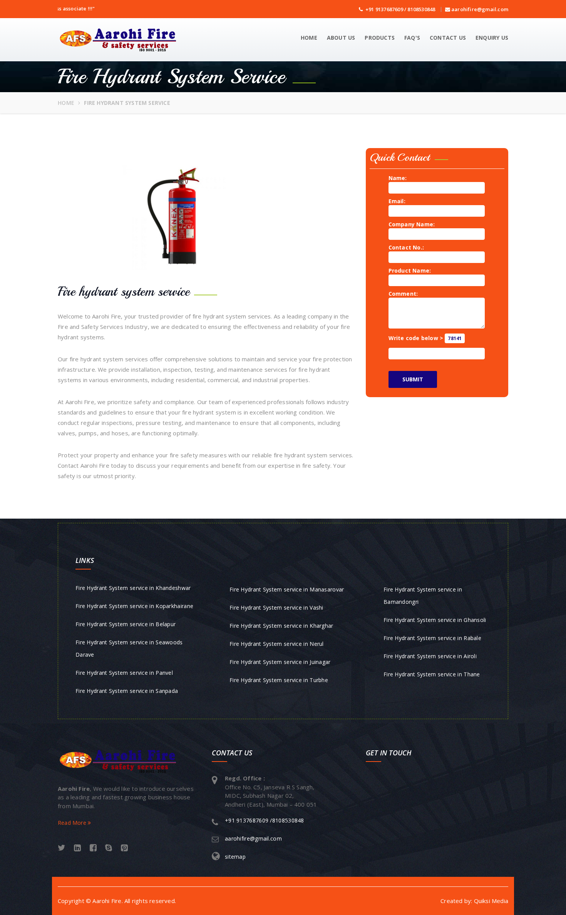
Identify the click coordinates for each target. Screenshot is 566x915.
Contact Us (448, 37)
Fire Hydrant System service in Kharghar (281, 625)
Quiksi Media (491, 901)
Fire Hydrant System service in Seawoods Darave (129, 648)
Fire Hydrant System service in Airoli (430, 656)
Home (309, 37)
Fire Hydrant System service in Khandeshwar (133, 587)
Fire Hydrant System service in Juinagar (280, 662)
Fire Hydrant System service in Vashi (276, 607)
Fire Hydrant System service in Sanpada (126, 690)
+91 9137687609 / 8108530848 (399, 9)
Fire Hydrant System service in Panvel (124, 672)
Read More (73, 822)
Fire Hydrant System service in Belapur (125, 624)
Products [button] (380, 37)
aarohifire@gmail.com (479, 9)
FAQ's (412, 37)
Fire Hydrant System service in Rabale (432, 638)
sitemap (235, 856)
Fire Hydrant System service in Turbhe (278, 680)
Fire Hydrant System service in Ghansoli (434, 619)
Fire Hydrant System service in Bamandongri (422, 595)
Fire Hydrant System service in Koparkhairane (134, 606)
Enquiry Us (492, 37)
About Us (341, 37)
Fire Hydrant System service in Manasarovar (286, 589)
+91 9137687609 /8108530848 (264, 820)
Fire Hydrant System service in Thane (431, 674)
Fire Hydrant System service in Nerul (276, 643)
